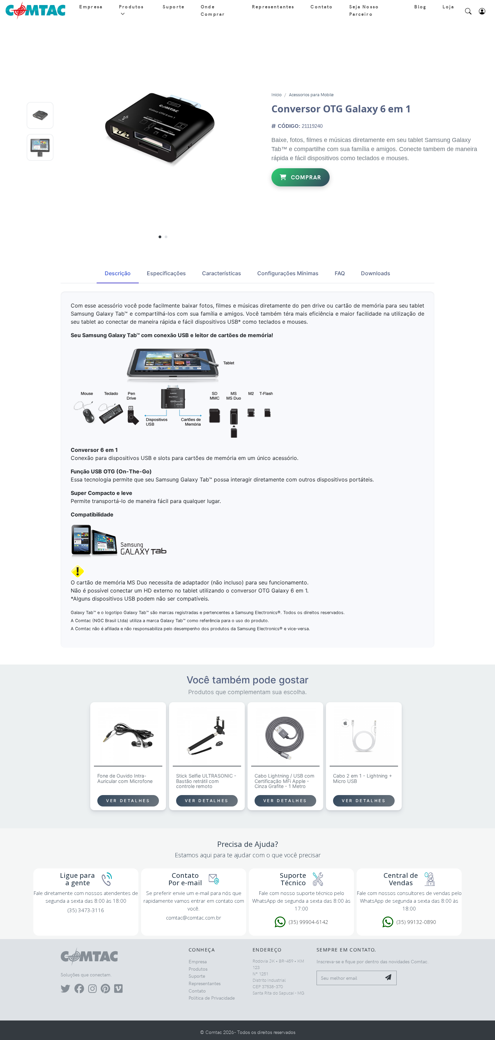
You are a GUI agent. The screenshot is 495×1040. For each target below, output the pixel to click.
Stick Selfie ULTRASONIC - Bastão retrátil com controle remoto (206, 781)
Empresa (91, 6)
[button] (160, 236)
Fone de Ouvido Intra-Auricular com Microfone (125, 778)
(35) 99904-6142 (308, 922)
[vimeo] (118, 990)
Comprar (305, 177)
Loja (448, 6)
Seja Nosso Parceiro (364, 10)
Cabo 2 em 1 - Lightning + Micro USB (362, 778)
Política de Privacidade (212, 997)
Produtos (131, 6)
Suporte (174, 6)
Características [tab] (221, 273)
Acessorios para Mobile (311, 94)
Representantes (273, 6)
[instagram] (92, 990)
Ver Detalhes (128, 800)
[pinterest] (105, 990)
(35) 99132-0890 (416, 922)
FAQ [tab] (340, 273)
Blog (420, 6)
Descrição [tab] (118, 273)
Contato (321, 6)
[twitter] (65, 990)
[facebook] (79, 990)
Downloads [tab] (375, 273)
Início (276, 94)
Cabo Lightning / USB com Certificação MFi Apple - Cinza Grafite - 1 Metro (285, 781)
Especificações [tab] (166, 273)
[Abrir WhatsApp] (478, 1022)
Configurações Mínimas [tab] (288, 273)
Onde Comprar (213, 10)
